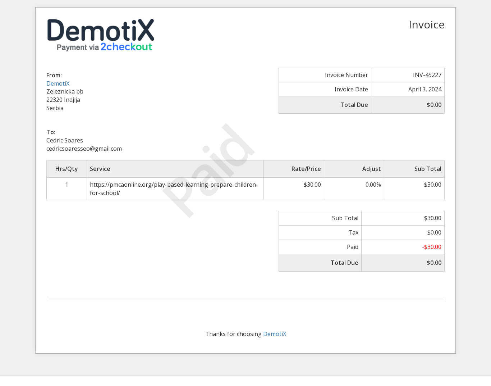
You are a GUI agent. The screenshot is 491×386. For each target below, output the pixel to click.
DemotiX (57, 83)
